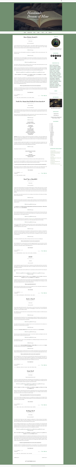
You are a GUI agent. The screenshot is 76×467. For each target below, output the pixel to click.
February (51, 141)
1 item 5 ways (57, 84)
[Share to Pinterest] (44, 95)
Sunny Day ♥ (30, 371)
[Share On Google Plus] (46, 95)
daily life (51, 72)
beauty (59, 72)
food (19, 97)
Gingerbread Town (56, 113)
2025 (51, 123)
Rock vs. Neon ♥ (30, 299)
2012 (51, 145)
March (51, 140)
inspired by (54, 75)
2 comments (16, 173)
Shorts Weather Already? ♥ (30, 37)
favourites (56, 81)
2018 (51, 128)
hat (19, 453)
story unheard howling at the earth (55, 161)
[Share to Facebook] (41, 95)
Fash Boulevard (52, 154)
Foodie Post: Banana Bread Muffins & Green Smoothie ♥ (30, 101)
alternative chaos (52, 160)
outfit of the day (24, 97)
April (51, 139)
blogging (56, 85)
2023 (51, 124)
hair (60, 85)
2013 (51, 144)
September (51, 134)
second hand (52, 84)
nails (51, 65)
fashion (58, 75)
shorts (33, 97)
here (32, 115)
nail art (51, 66)
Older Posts (44, 457)
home (51, 75)
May (50, 138)
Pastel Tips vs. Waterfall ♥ (30, 179)
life (55, 69)
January (51, 142)
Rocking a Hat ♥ (30, 411)
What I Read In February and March (56, 108)
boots (17, 97)
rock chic (30, 453)
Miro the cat (52, 85)
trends (60, 81)
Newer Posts (17, 457)
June (50, 137)
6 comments (16, 95)
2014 (51, 143)
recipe (24, 175)
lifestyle (59, 68)
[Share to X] (43, 95)
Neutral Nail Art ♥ (56, 115)
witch (51, 82)
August (51, 135)
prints (30, 97)
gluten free (21, 175)
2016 (51, 130)
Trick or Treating (52, 155)
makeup (59, 66)
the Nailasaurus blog (32, 218)
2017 (51, 129)
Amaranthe (57, 78)
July (50, 136)
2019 (51, 127)
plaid (28, 97)
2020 (51, 126)
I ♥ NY (30, 257)
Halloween (54, 68)
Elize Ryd (51, 81)
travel (55, 72)
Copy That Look (55, 82)
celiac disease (52, 78)
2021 (51, 125)
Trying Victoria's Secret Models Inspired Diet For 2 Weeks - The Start (56, 117)
